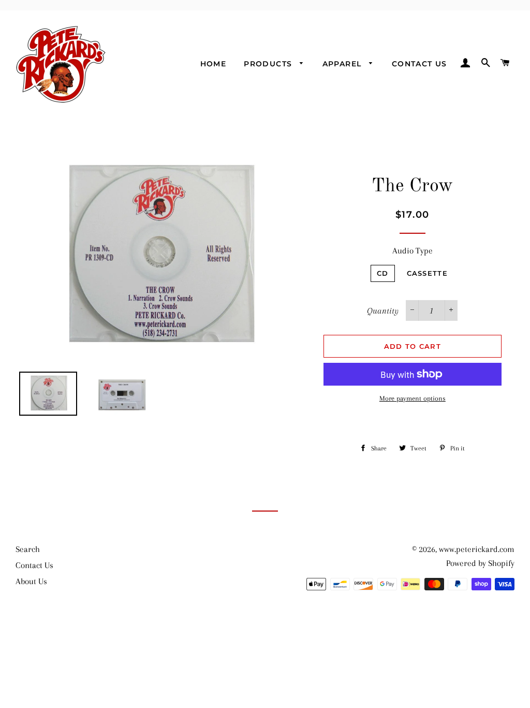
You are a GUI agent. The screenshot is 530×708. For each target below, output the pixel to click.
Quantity (383, 311)
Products (269, 63)
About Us (31, 581)
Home (213, 63)
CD (383, 273)
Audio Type (412, 251)
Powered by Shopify (480, 563)
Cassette (427, 273)
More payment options (412, 398)
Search (28, 549)
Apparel (343, 63)
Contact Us (419, 63)
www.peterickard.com (476, 549)
